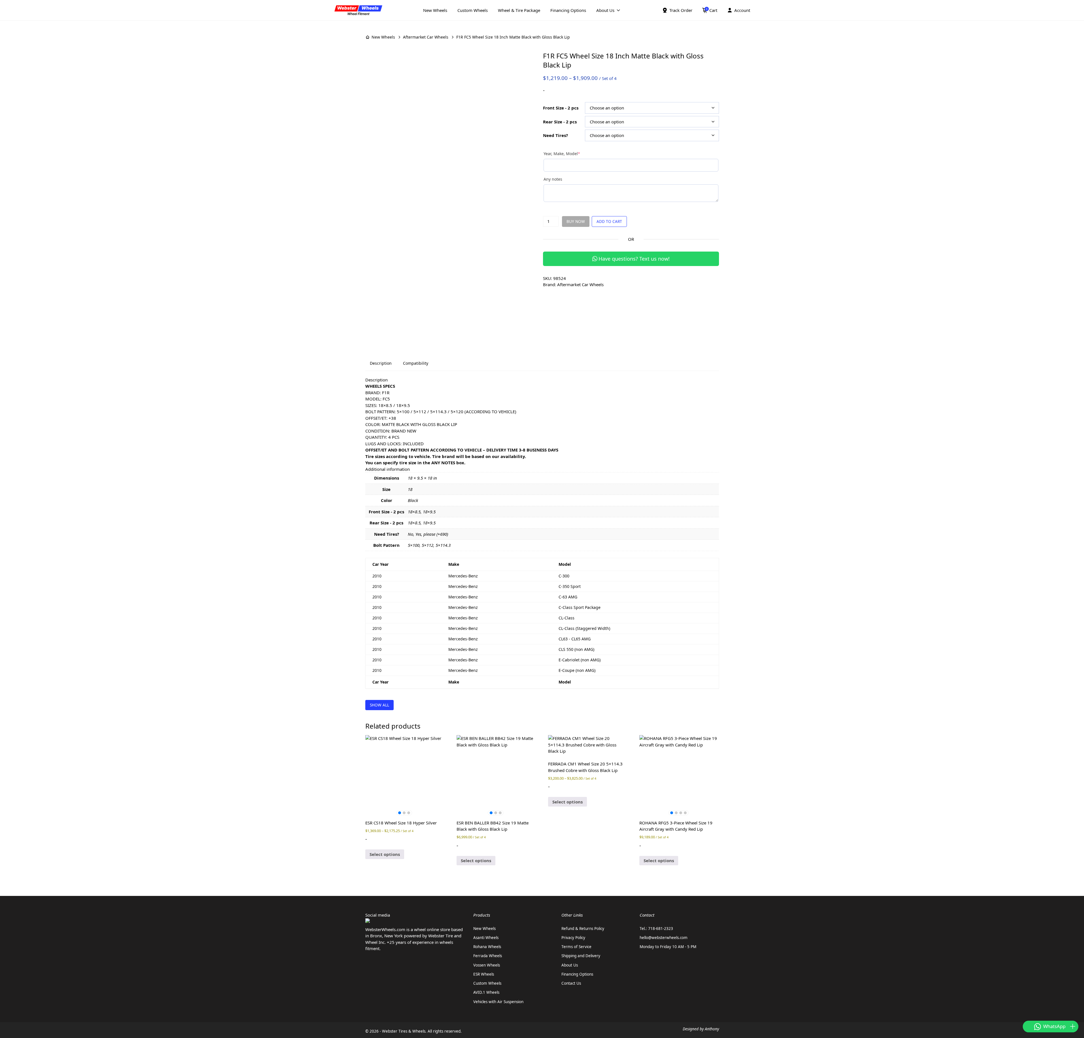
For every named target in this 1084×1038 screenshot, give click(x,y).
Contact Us (571, 983)
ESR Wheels (483, 974)
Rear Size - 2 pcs (560, 122)
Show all (379, 705)
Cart (711, 10)
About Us (605, 10)
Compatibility (415, 363)
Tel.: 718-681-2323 (656, 928)
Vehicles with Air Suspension (498, 1001)
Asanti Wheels (485, 937)
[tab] (380, 363)
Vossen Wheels (486, 965)
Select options (385, 854)
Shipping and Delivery (580, 955)
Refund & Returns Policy (582, 928)
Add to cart (609, 221)
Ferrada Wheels (487, 955)
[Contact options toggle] (1072, 1026)
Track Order (680, 10)
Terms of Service (576, 946)
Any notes (553, 179)
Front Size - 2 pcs (560, 108)
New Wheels (435, 10)
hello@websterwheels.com (664, 937)
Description (381, 363)
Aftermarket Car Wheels (425, 37)
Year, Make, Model (571, 153)
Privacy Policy (573, 937)
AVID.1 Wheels (486, 992)
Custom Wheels (472, 10)
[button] (399, 812)
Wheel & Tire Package (519, 10)
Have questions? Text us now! (634, 258)
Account (742, 10)
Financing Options (568, 10)
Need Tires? (555, 135)
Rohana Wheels (487, 946)
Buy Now (576, 221)
